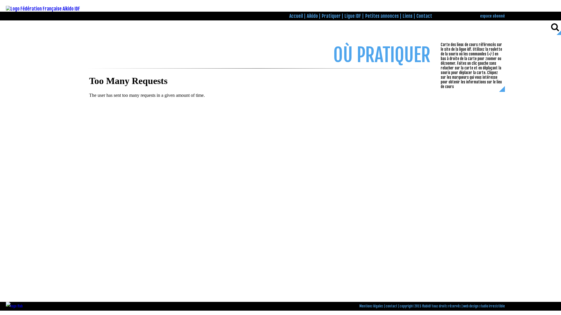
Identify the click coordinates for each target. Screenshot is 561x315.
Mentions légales (371, 306)
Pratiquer (331, 16)
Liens (408, 16)
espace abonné (492, 15)
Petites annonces (382, 16)
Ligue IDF (352, 16)
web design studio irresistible (484, 306)
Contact (424, 16)
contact (391, 306)
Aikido (312, 16)
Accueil (296, 16)
